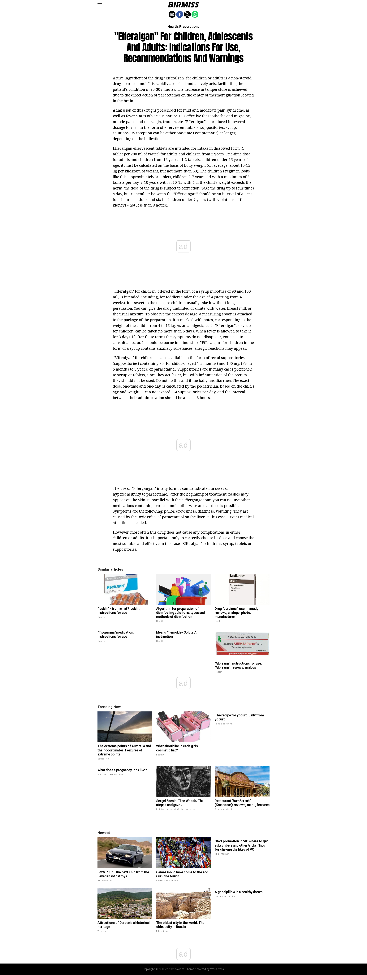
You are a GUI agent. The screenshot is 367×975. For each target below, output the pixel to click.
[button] (99, 4)
